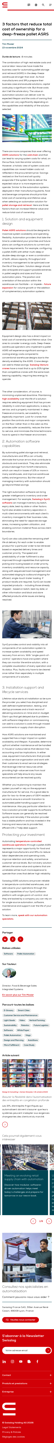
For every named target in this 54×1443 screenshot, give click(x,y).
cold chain (32, 154)
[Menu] (50, 4)
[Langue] (36, 4)
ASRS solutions (10, 154)
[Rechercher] (43, 4)
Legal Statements (11, 1427)
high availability (10, 398)
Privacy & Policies (11, 1432)
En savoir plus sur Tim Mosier (18, 994)
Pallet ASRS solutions (14, 230)
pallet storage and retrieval (17, 205)
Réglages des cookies (13, 1436)
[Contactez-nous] (28, 4)
